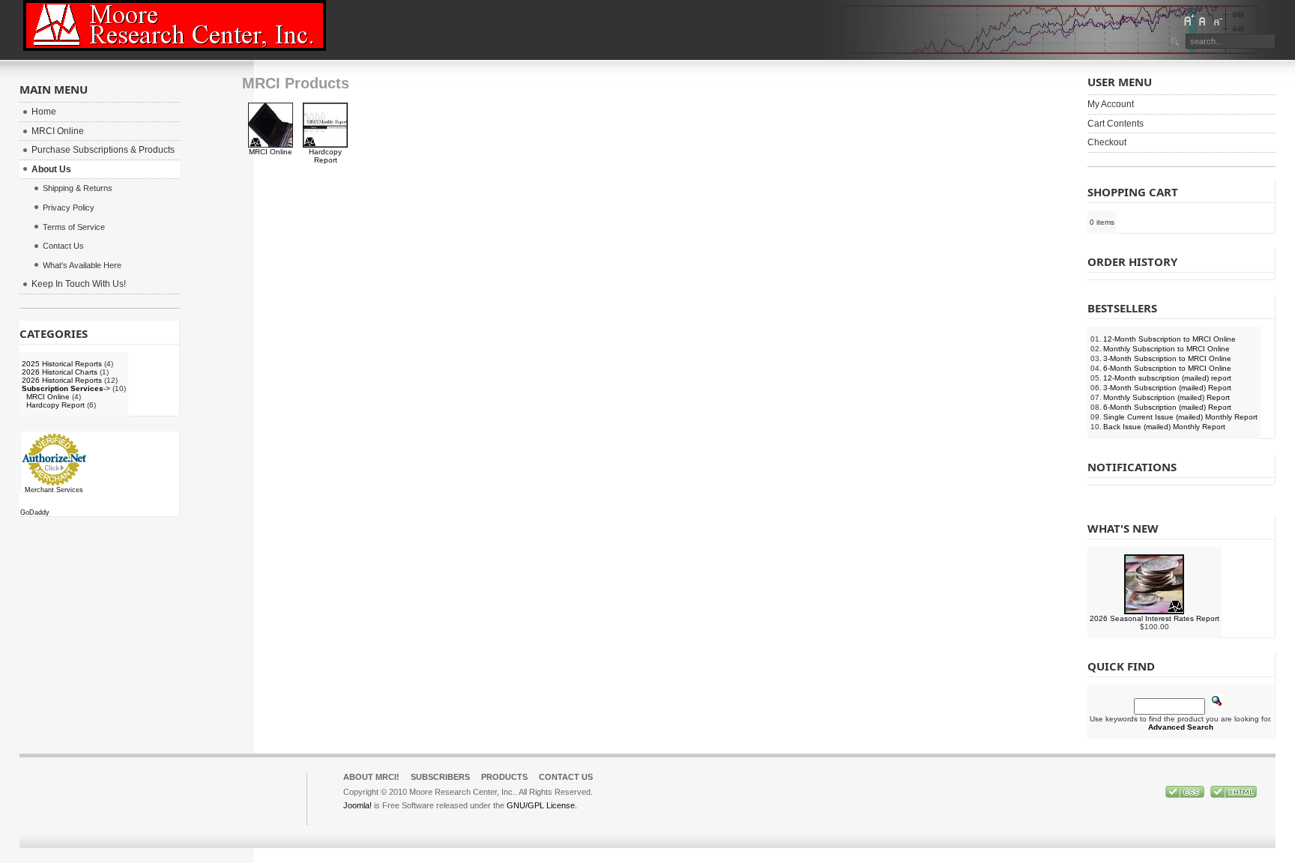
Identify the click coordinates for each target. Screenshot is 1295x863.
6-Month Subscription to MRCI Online (1167, 368)
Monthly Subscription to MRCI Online (1166, 349)
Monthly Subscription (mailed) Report (1166, 397)
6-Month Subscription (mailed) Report (1167, 407)
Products (504, 776)
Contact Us (566, 776)
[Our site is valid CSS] (1186, 794)
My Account (1110, 104)
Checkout (1106, 142)
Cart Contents (1115, 123)
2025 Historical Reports (62, 364)
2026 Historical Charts (59, 372)
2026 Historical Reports (62, 380)
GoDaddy (34, 512)
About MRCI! (371, 776)
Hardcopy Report (325, 156)
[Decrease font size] (1217, 20)
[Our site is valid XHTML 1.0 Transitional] (1233, 794)
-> (66, 388)
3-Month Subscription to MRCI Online (1167, 358)
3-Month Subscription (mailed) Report (1167, 388)
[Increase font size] (1189, 20)
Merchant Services (54, 490)
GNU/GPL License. (542, 805)
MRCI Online (270, 152)
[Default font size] (1203, 20)
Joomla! (357, 805)
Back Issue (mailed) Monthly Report (1164, 427)
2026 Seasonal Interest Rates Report (1154, 618)
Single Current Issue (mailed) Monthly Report (1180, 417)
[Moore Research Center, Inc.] (174, 25)
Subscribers (440, 776)
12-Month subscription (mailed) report (1167, 378)
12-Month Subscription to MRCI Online (1169, 339)
